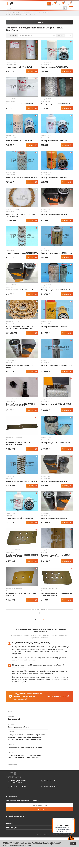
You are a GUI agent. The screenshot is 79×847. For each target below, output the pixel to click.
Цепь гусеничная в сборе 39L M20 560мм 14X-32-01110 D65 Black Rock (20, 327)
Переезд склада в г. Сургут (19, 727)
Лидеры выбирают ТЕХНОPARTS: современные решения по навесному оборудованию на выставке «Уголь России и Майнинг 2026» (27, 737)
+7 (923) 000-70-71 (18, 786)
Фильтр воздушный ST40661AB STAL (55, 443)
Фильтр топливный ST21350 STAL (19, 104)
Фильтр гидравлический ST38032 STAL (22, 481)
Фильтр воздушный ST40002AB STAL (55, 290)
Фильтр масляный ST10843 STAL (19, 67)
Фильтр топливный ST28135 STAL (54, 141)
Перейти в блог (13, 764)
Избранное (55, 3)
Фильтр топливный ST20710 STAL (54, 67)
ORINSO (46, 835)
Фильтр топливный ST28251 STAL (19, 518)
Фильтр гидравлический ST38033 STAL (56, 365)
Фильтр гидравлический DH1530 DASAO (19, 366)
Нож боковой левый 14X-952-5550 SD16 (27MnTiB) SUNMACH (56, 594)
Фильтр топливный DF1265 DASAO (54, 481)
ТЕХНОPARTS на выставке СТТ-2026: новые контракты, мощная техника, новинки (25, 756)
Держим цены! (14, 719)
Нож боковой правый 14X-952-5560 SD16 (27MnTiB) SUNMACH (22, 556)
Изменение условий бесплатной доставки (25, 747)
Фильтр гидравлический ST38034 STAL (56, 253)
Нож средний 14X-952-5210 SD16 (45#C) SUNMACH (21, 594)
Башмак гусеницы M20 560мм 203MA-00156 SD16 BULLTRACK (56, 556)
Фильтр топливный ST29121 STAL (54, 177)
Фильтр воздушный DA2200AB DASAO (56, 404)
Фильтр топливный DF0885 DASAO (54, 214)
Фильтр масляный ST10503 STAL (19, 141)
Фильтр (39, 22)
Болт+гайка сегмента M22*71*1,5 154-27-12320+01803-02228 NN (21, 405)
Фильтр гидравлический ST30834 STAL (22, 253)
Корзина (70, 3)
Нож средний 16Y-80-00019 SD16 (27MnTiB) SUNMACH (18, 443)
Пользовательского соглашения (22, 845)
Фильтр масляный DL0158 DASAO (54, 518)
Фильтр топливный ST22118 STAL (54, 327)
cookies (18, 842)
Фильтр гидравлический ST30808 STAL (22, 177)
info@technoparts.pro (51, 786)
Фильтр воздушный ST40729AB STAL (55, 104)
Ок (73, 844)
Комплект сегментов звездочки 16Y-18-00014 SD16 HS (21, 215)
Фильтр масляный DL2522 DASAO (19, 290)
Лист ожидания (63, 3)
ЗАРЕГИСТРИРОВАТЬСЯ (56, 696)
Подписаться (39, 809)
